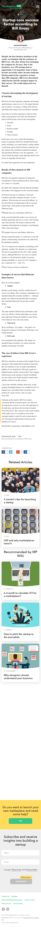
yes (20, 821)
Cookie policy (18, 904)
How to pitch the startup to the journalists (19, 636)
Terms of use (16, 870)
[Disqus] (20, 712)
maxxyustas (16, 426)
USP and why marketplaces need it (19, 542)
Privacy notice (31, 870)
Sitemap (14, 896)
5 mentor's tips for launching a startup (20, 501)
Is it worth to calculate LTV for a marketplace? (20, 595)
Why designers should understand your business (18, 677)
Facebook (3, 909)
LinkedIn (7, 909)
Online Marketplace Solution (12, 900)
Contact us (5, 896)
